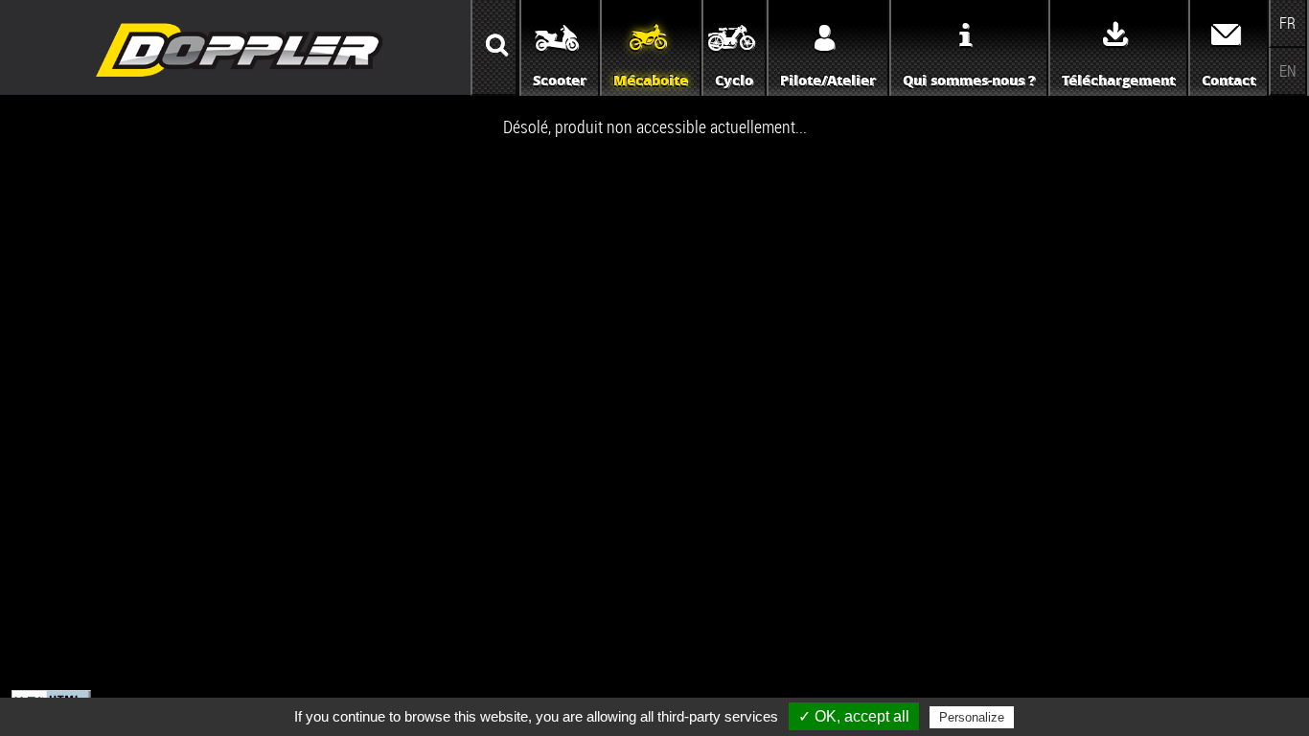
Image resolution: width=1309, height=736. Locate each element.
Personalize (971, 717)
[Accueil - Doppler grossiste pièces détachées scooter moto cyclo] (239, 78)
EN (1288, 70)
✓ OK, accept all (853, 716)
